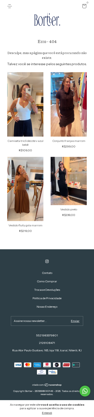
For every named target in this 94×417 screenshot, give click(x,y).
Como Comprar (47, 281)
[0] (83, 7)
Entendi (47, 413)
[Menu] (10, 6)
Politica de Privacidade (47, 298)
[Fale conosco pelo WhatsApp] (85, 391)
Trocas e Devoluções (47, 290)
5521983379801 (47, 335)
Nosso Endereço (47, 306)
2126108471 (47, 343)
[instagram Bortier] (47, 261)
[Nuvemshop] (47, 385)
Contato (47, 273)
